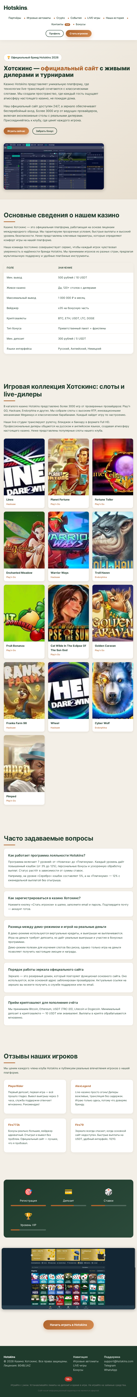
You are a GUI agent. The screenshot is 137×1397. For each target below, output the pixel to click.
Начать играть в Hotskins (68, 1325)
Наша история (115, 17)
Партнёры (15, 17)
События (76, 17)
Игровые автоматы (39, 17)
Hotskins (16, 7)
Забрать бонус (44, 131)
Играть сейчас (16, 131)
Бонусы (81, 24)
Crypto (60, 17)
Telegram (110, 1365)
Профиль (54, 33)
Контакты (60, 24)
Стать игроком (79, 33)
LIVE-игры (93, 17)
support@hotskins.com (118, 1361)
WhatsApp (110, 1369)
